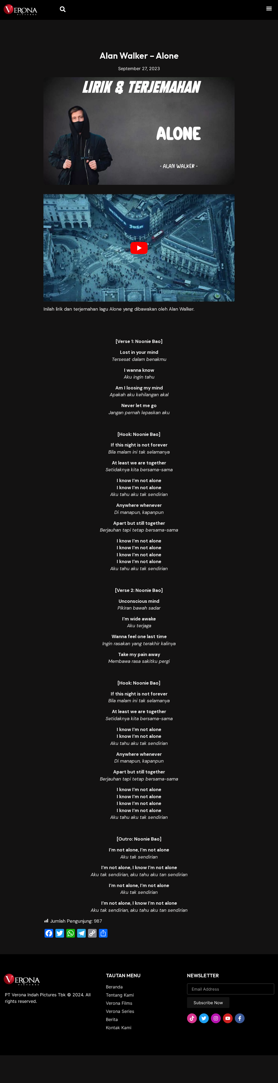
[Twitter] (204, 1018)
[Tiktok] (192, 1018)
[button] (268, 8)
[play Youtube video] (139, 248)
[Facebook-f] (240, 1018)
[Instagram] (216, 1018)
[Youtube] (228, 1018)
